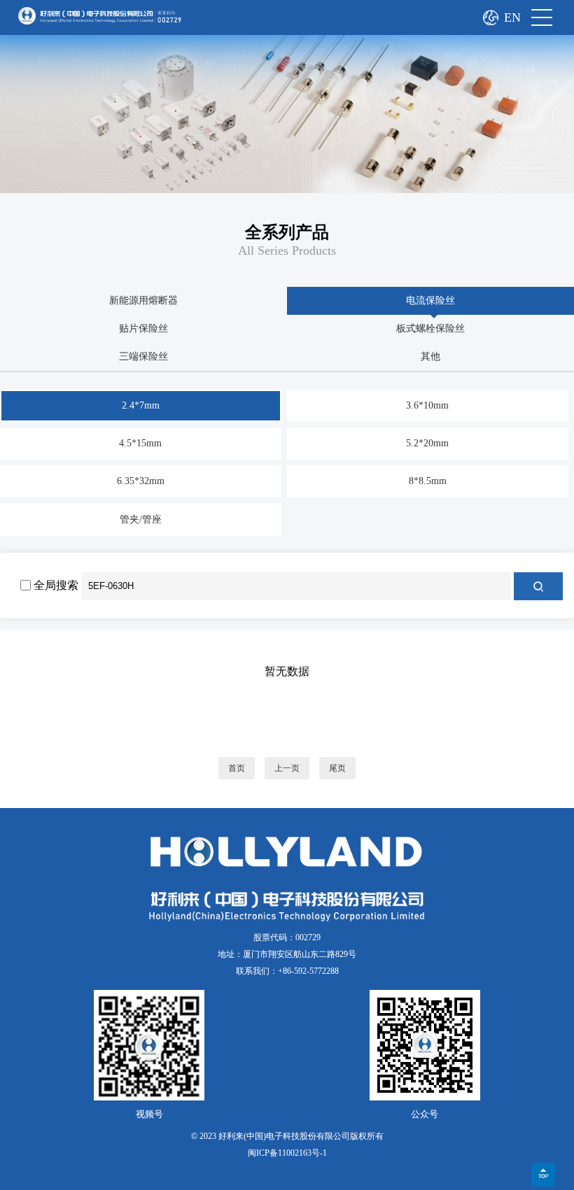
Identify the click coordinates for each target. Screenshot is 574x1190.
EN (512, 17)
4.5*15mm (140, 443)
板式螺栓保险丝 (430, 328)
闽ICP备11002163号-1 (287, 1153)
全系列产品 (287, 232)
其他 (430, 356)
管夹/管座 (141, 519)
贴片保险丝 (143, 328)
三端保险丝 (143, 356)
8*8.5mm (428, 481)
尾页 (337, 768)
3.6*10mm (427, 405)
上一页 (287, 768)
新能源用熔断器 (143, 300)
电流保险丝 (430, 300)
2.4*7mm (141, 405)
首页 (236, 768)
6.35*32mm (140, 481)
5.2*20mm (427, 443)
